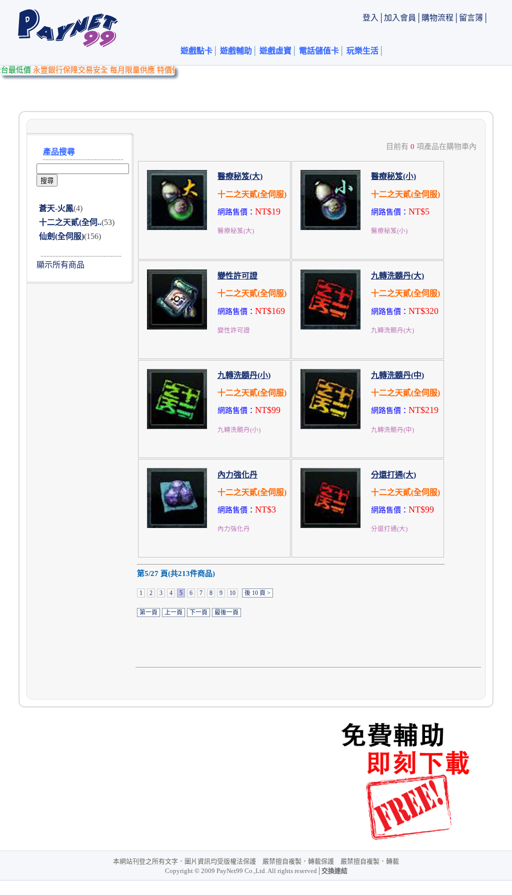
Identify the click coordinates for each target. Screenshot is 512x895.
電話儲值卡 (319, 50)
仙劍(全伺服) (61, 236)
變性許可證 (238, 276)
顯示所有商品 (60, 264)
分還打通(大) (393, 474)
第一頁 (149, 612)
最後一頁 (226, 612)
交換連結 (335, 870)
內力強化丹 (238, 474)
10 (233, 593)
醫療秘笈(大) (240, 176)
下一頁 (199, 612)
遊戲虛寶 (276, 50)
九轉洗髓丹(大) (397, 276)
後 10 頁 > (257, 593)
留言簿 (471, 18)
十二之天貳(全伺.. (70, 222)
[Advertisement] (306, 88)
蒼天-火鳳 (56, 208)
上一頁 (173, 612)
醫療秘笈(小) (393, 176)
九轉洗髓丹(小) (244, 375)
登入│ (373, 18)
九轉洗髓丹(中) (397, 375)
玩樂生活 (362, 50)
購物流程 (438, 18)
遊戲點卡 (196, 50)
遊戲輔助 (236, 50)
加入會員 (400, 18)
